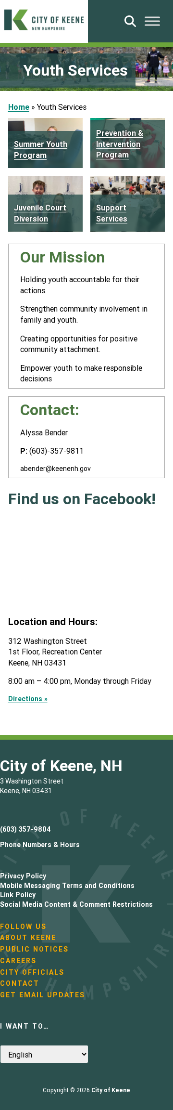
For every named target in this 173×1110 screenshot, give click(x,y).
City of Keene (110, 1090)
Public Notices (34, 949)
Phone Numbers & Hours (40, 844)
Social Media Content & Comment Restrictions (76, 904)
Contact (19, 983)
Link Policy (18, 894)
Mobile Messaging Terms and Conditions (67, 885)
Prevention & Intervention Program (119, 143)
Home (18, 107)
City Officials (32, 972)
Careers (18, 960)
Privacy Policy (23, 876)
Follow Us (23, 926)
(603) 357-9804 (25, 829)
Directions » (28, 698)
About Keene (28, 937)
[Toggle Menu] (152, 21)
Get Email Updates (42, 995)
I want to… (24, 1026)
